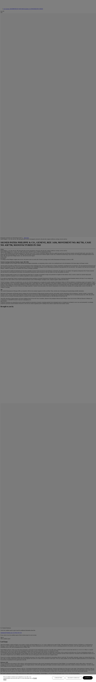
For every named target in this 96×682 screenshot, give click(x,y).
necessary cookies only (74, 677)
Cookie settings (58, 677)
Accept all (87, 677)
